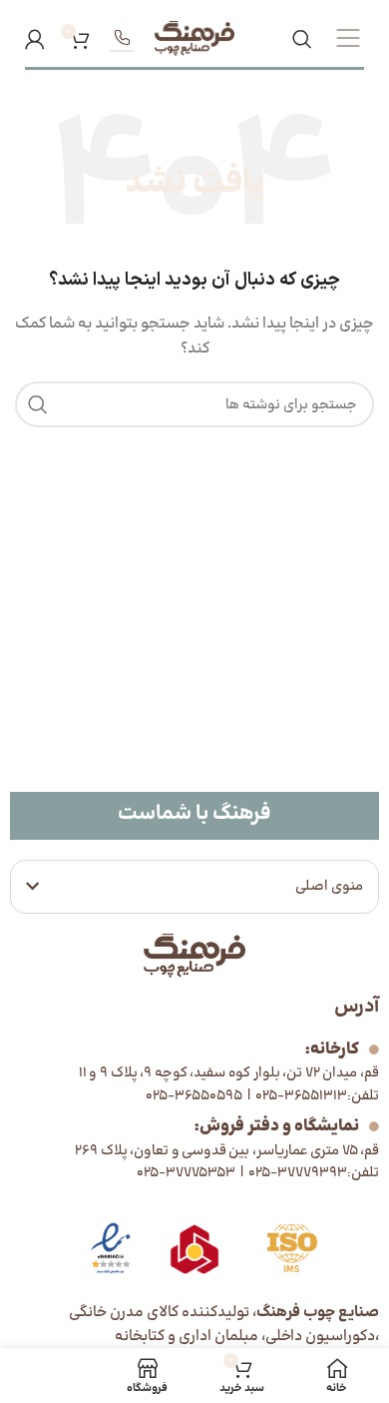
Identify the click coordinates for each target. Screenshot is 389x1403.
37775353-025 (186, 1172)
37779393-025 (296, 1172)
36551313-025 (299, 1095)
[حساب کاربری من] (35, 39)
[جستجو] (302, 39)
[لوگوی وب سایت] (194, 38)
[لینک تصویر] (111, 1248)
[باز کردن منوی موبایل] (348, 39)
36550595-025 (194, 1095)
